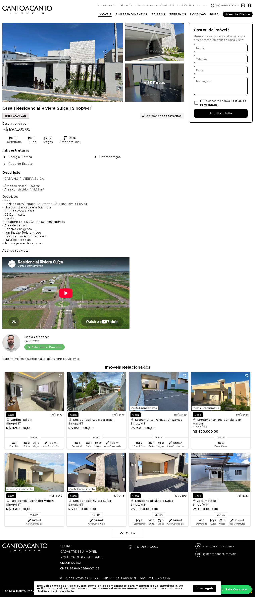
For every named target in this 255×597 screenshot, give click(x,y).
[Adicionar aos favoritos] (60, 375)
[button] (233, 589)
